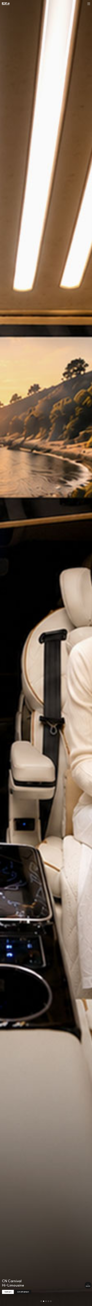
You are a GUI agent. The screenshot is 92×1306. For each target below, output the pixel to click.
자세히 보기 (7, 1292)
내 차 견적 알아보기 (23, 1292)
